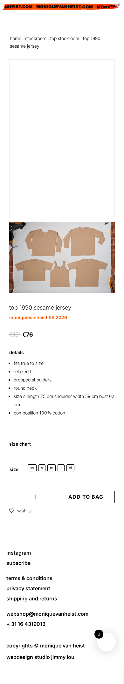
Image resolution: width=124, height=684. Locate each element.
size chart (20, 444)
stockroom (35, 38)
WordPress (62, 675)
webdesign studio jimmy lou (40, 657)
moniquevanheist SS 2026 (38, 317)
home (15, 38)
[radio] (32, 468)
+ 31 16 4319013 (25, 624)
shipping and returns (31, 598)
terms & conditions (29, 578)
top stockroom (64, 38)
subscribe (18, 563)
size (14, 469)
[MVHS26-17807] (62, 291)
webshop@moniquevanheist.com (47, 614)
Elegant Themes (61, 668)
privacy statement (28, 588)
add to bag (85, 497)
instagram (18, 553)
